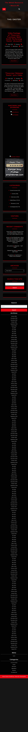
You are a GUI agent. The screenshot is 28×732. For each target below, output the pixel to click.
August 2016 (14, 497)
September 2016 (14, 495)
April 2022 (14, 366)
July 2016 (14, 499)
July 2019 (14, 429)
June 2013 (14, 570)
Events (13, 157)
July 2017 (14, 476)
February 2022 (14, 370)
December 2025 (14, 281)
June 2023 (14, 339)
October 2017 (14, 470)
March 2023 (14, 345)
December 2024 (14, 304)
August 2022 (14, 358)
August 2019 (14, 428)
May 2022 (14, 364)
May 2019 (14, 433)
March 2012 (14, 599)
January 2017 (14, 487)
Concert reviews (14, 154)
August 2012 (14, 589)
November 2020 (14, 399)
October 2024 (14, 308)
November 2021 (14, 376)
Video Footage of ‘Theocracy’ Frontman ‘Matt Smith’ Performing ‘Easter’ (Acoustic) (14, 37)
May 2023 (14, 341)
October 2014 (14, 539)
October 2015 (14, 516)
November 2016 (14, 491)
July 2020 (14, 406)
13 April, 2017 (10, 78)
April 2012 (14, 597)
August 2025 (14, 289)
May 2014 (14, 549)
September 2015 (14, 518)
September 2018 (14, 449)
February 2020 (14, 416)
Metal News (15, 46)
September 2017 (14, 472)
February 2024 (14, 324)
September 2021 (14, 379)
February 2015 (14, 531)
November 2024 (14, 306)
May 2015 (14, 526)
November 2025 (14, 283)
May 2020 (14, 410)
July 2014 (14, 545)
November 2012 (14, 583)
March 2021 (14, 391)
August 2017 (14, 474)
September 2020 (14, 403)
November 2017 (14, 468)
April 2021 (14, 389)
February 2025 (14, 301)
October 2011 (14, 608)
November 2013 (14, 560)
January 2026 (14, 279)
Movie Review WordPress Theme (10, 640)
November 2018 (14, 445)
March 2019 (14, 437)
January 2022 (14, 372)
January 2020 (14, 418)
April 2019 (14, 435)
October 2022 (14, 354)
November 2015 (14, 514)
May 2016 (14, 503)
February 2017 (14, 485)
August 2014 (14, 543)
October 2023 (14, 331)
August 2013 (14, 566)
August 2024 (14, 312)
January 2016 (14, 510)
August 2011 (14, 612)
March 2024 (14, 322)
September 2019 (14, 426)
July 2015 (14, 522)
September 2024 (14, 310)
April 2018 (14, 458)
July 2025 (14, 291)
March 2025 (14, 299)
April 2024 (14, 320)
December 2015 (14, 512)
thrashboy (18, 44)
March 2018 (14, 460)
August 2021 (14, 381)
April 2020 (14, 412)
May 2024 (14, 318)
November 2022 (14, 353)
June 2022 (14, 362)
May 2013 (14, 572)
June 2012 (14, 593)
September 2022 (14, 356)
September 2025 (14, 287)
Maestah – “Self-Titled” (17, 214)
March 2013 (14, 576)
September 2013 (14, 564)
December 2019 (14, 420)
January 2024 (14, 326)
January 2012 (14, 603)
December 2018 (14, 443)
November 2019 (14, 422)
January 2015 (14, 533)
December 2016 (14, 489)
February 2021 (14, 393)
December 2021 (14, 374)
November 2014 (14, 537)
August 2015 (14, 520)
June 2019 (14, 431)
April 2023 (14, 343)
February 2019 (14, 439)
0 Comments (7, 46)
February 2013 (14, 578)
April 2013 (14, 574)
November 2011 (14, 606)
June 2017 (14, 478)
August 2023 (14, 335)
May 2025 (14, 295)
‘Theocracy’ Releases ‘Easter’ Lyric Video (14, 74)
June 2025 (14, 293)
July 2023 (14, 337)
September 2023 (14, 333)
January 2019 (14, 441)
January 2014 (14, 556)
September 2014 (14, 541)
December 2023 (14, 328)
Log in (14, 619)
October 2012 (14, 585)
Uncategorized (13, 170)
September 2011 (14, 610)
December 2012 (14, 581)
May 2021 (14, 387)
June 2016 (14, 501)
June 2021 (14, 385)
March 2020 (14, 414)
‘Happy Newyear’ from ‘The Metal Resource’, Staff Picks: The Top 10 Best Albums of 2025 (15, 196)
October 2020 (14, 401)
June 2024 (14, 316)
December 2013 (14, 558)
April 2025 (14, 297)
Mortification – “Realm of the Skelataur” (15, 219)
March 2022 (14, 368)
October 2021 (14, 378)
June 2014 (14, 547)
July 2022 (14, 360)
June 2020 (14, 408)
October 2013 (14, 562)
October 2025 (14, 285)
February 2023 (14, 347)
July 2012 (14, 591)
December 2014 (14, 535)
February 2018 (14, 462)
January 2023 (14, 349)
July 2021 (14, 383)
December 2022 (14, 351)
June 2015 (14, 524)
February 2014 (14, 554)
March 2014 (14, 553)
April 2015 (14, 528)
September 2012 (14, 587)
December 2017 (14, 466)
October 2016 (14, 493)
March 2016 (14, 506)
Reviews (13, 167)
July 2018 (14, 453)
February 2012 (14, 601)
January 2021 (14, 395)
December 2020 (14, 397)
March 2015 (14, 530)
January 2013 (14, 580)
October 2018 (14, 447)
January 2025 (14, 303)
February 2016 (14, 508)
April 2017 (14, 481)
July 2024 (14, 314)
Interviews (13, 160)
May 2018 (14, 456)
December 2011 (14, 605)
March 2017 (14, 483)
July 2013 (14, 568)
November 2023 (14, 329)
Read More (14, 60)
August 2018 (14, 451)
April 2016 (14, 504)
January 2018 (14, 464)
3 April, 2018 (10, 44)
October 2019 (14, 424)
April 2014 (14, 551)
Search (15, 251)
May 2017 (14, 480)
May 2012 (14, 595)
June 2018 (14, 454)
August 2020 (14, 404)
